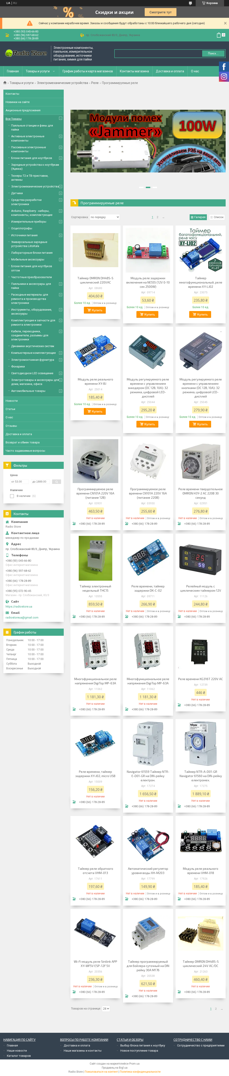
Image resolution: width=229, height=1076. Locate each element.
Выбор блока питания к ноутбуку (142, 1045)
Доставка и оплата (170, 71)
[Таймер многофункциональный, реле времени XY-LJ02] (200, 250)
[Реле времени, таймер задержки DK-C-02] (148, 558)
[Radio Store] (25, 53)
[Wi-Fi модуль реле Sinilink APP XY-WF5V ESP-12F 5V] (95, 933)
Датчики (17, 193)
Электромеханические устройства (62, 83)
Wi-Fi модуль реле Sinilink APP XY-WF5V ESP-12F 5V (95, 964)
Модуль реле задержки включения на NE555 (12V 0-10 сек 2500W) (148, 282)
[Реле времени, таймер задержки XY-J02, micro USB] (95, 743)
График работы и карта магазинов (88, 71)
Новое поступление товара (139, 1050)
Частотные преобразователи (31, 277)
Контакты (12, 93)
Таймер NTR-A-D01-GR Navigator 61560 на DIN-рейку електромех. (201, 776)
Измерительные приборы (28, 221)
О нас (195, 71)
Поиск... (213, 53)
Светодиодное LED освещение (32, 373)
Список (219, 217)
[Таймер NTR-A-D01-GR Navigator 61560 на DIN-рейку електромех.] (200, 743)
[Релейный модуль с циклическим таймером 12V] (200, 558)
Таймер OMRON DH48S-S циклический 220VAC (95, 280)
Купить (97, 310)
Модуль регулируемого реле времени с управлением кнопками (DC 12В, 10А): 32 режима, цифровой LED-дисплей (201, 387)
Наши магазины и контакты (83, 1050)
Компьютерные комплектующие (33, 352)
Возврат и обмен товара (23, 442)
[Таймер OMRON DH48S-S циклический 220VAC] (95, 250)
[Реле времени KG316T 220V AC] (200, 651)
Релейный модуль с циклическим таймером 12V (200, 588)
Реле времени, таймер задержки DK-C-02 (148, 588)
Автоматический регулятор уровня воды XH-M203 (148, 871)
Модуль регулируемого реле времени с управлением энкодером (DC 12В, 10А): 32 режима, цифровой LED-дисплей (148, 387)
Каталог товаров (19, 1055)
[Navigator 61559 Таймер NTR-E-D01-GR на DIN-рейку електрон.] (148, 743)
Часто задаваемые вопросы (25, 450)
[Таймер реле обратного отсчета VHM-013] (95, 840)
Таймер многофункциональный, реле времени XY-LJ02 (200, 282)
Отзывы (11, 425)
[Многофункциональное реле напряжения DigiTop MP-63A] (95, 651)
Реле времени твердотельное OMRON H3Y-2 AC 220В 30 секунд (200, 493)
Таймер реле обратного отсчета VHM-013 (95, 871)
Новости (12, 400)
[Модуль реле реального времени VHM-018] (200, 840)
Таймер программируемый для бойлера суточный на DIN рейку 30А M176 (148, 966)
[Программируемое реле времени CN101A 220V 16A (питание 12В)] (95, 461)
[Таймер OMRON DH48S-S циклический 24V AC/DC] (200, 933)
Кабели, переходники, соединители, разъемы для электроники (29, 335)
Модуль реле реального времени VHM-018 (200, 871)
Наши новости (17, 1050)
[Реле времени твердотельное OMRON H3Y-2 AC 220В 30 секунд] (200, 461)
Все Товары (14, 118)
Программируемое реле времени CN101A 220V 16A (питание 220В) (148, 493)
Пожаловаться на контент (101, 1071)
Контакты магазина (134, 71)
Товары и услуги (38, 71)
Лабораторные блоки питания (32, 252)
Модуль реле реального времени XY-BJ (95, 381)
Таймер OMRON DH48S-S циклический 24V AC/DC (201, 964)
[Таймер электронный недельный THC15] (95, 558)
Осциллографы (21, 228)
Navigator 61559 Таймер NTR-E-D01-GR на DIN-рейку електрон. (148, 776)
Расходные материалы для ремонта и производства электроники (29, 298)
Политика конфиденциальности (140, 1071)
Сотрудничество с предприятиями (201, 1045)
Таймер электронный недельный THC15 (95, 588)
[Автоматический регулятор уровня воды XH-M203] (148, 840)
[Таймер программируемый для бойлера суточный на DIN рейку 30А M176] (148, 933)
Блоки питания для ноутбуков (31, 158)
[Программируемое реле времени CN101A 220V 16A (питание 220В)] (148, 461)
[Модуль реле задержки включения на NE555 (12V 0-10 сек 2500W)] (148, 250)
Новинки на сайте (18, 102)
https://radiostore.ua (19, 606)
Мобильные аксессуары (27, 259)
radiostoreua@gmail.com (22, 617)
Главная (13, 71)
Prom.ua (134, 1063)
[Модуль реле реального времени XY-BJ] (95, 351)
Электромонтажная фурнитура (32, 359)
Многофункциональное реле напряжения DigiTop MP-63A (95, 681)
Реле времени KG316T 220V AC (200, 679)
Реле (95, 83)
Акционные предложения (23, 110)
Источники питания (24, 235)
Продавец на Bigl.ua (114, 1067)
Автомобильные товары (28, 391)
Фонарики (18, 366)
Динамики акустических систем (32, 346)
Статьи (10, 409)
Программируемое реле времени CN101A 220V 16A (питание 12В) (95, 493)
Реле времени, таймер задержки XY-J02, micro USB (95, 774)
